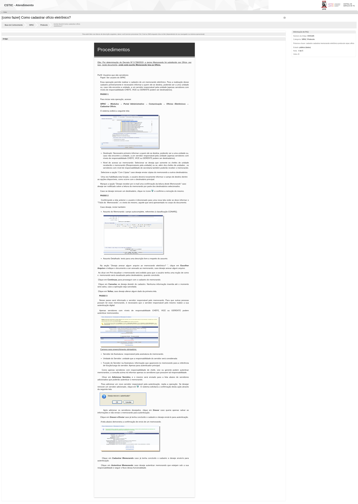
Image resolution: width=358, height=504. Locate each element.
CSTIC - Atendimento (19, 5)
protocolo (341, 43)
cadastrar (316, 43)
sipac (348, 43)
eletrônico (334, 43)
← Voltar (4, 12)
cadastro (309, 43)
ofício (352, 43)
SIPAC (31, 25)
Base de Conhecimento (14, 25)
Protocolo (44, 25)
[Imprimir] (285, 18)
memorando (325, 43)
